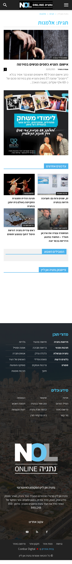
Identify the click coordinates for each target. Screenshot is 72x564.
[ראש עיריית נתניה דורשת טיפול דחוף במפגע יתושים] (19, 217)
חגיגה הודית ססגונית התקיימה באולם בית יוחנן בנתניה (21, 202)
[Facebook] (46, 532)
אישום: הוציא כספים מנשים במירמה (42, 64)
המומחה (21, 397)
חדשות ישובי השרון (60, 228)
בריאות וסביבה (28, 225)
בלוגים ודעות (61, 359)
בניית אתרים (48, 549)
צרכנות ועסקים (39, 365)
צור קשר (64, 415)
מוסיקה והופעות (17, 365)
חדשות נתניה (61, 342)
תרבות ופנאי (61, 347)
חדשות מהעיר (29, 193)
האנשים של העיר (17, 359)
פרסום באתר (62, 409)
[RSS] (37, 532)
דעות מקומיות (18, 409)
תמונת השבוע (18, 403)
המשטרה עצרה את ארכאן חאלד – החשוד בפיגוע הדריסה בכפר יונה (54, 237)
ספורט (65, 365)
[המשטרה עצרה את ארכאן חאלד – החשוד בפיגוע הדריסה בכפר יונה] (52, 219)
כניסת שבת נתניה (38, 409)
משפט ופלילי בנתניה (60, 58)
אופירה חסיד (63, 69)
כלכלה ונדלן (41, 353)
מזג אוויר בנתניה (39, 403)
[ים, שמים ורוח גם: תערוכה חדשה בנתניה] (52, 184)
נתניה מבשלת (61, 353)
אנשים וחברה (19, 353)
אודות (65, 397)
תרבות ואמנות (62, 193)
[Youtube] (27, 532)
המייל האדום (62, 403)
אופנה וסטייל (19, 347)
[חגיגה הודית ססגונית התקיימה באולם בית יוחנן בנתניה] (19, 184)
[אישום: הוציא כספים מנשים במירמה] (36, 45)
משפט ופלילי (40, 359)
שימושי (43, 397)
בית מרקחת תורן (38, 415)
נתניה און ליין (63, 13)
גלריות (22, 342)
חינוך (44, 371)
